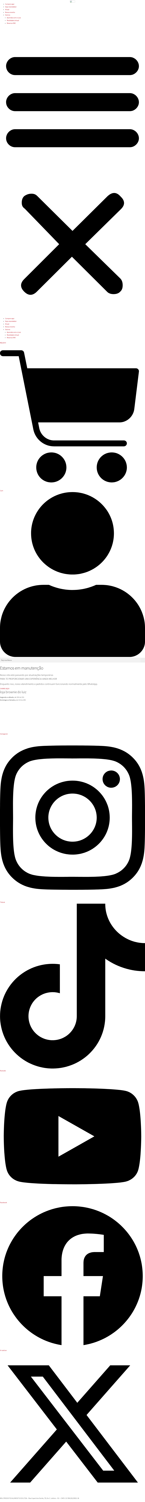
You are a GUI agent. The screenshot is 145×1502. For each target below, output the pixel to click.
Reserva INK (11, 23)
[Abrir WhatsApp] (140, 1496)
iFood (7, 9)
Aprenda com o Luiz (14, 18)
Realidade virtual (13, 20)
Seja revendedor (11, 7)
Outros (7, 15)
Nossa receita (10, 12)
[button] (72, 172)
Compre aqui (9, 4)
